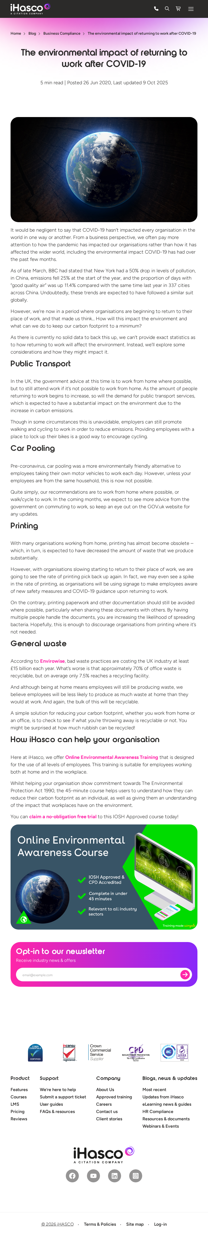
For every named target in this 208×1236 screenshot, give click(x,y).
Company (108, 1079)
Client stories (109, 1118)
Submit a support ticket (63, 1096)
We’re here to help (58, 1089)
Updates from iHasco (163, 1096)
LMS (15, 1104)
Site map (135, 1224)
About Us (105, 1089)
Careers (104, 1104)
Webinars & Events (160, 1126)
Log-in (160, 1224)
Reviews (19, 1118)
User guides (51, 1104)
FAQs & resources (57, 1111)
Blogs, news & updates (169, 1079)
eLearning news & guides (166, 1104)
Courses (19, 1096)
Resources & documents (166, 1118)
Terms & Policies (100, 1224)
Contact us (107, 1111)
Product (20, 1079)
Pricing (18, 1111)
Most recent (154, 1089)
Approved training (114, 1096)
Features (19, 1089)
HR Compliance (157, 1111)
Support (49, 1079)
